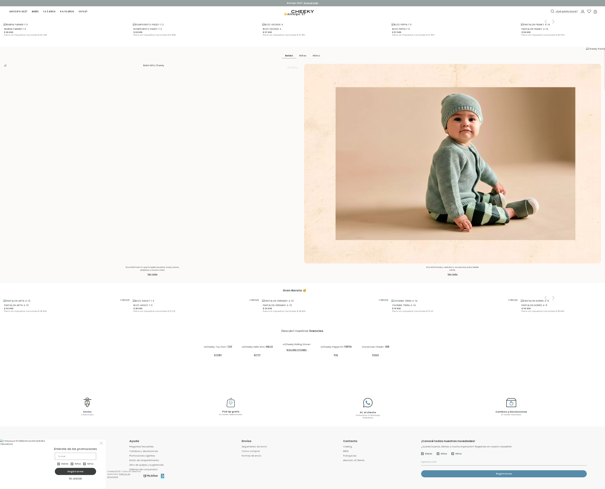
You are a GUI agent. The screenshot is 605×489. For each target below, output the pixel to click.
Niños (90, 463)
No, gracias (75, 478)
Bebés (65, 463)
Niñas (78, 463)
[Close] (599, 5)
